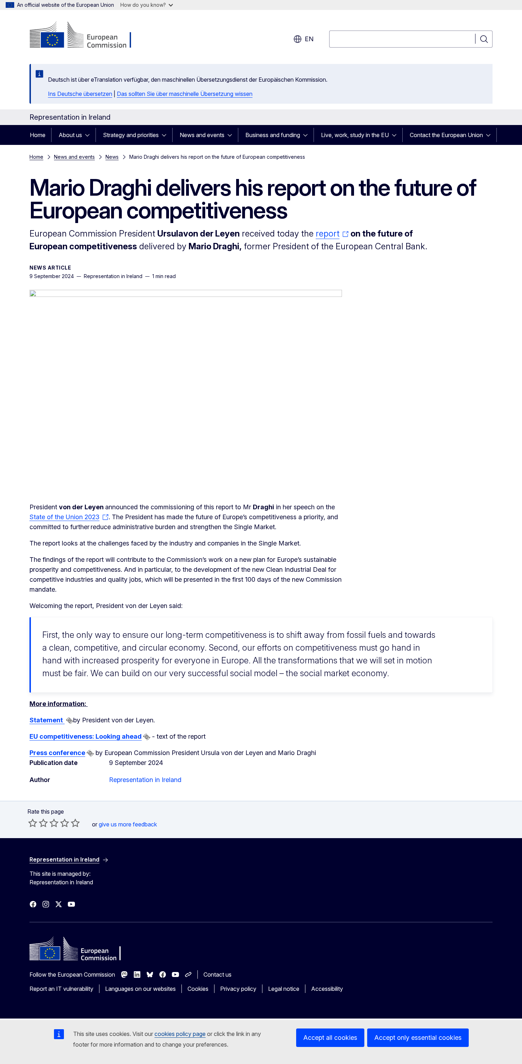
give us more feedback (128, 824)
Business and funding (272, 135)
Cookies (197, 988)
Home (37, 135)
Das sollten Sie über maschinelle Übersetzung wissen (184, 93)
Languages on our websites (140, 988)
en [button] (309, 39)
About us (70, 135)
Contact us (217, 974)
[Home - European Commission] (86, 35)
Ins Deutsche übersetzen (80, 93)
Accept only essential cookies (418, 1037)
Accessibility (327, 988)
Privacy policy (238, 988)
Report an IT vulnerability (61, 988)
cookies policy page (180, 1033)
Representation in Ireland (145, 779)
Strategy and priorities (131, 135)
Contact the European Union (446, 135)
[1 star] (32, 822)
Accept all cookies (330, 1037)
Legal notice (283, 988)
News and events (202, 135)
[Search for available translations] (69, 720)
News (112, 157)
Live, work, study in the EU (355, 135)
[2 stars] (38, 822)
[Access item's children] (89, 135)
